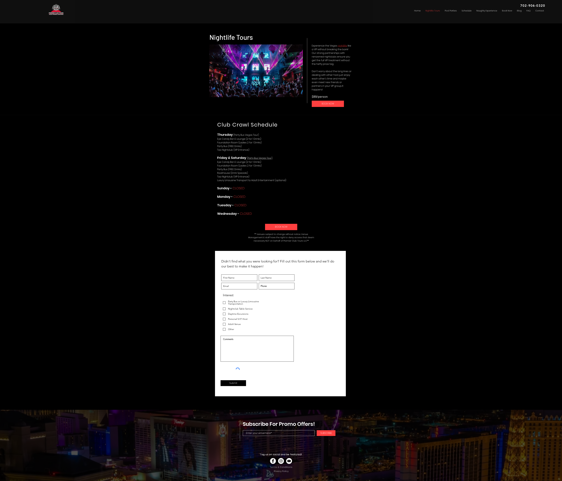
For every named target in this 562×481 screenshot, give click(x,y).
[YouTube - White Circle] (289, 461)
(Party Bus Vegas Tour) (260, 158)
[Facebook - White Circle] (273, 461)
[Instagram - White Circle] (281, 461)
